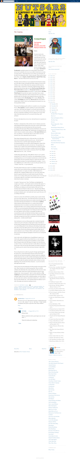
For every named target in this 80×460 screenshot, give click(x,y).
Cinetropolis (51, 377)
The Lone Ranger (54, 135)
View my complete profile (55, 355)
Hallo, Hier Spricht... (53, 405)
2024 (51, 80)
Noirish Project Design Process (57, 127)
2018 (51, 92)
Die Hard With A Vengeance (57, 114)
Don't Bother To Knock (56, 140)
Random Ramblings (53, 427)
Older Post (44, 348)
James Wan (35, 287)
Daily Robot (51, 388)
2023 (51, 82)
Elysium (53, 122)
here (28, 89)
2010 (51, 170)
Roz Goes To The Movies (54, 430)
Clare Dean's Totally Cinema (55, 381)
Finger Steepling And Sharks (55, 400)
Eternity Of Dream (52, 393)
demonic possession (23, 286)
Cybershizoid (51, 386)
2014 (51, 100)
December (53, 104)
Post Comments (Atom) (25, 351)
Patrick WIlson (22, 288)
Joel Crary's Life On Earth (54, 416)
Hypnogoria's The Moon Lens (55, 413)
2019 (51, 90)
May (52, 155)
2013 (51, 102)
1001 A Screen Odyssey (54, 361)
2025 (51, 77)
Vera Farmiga (22, 289)
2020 (51, 88)
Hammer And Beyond (53, 407)
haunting (29, 287)
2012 (51, 166)
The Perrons (38, 288)
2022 (51, 84)
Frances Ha (53, 146)
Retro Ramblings (52, 429)
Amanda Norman (52, 365)
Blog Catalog (51, 449)
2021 (51, 86)
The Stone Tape (54, 120)
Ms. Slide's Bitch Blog (53, 423)
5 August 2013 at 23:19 (30, 298)
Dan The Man (51, 390)
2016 (51, 96)
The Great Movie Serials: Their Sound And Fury (57, 137)
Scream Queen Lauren (53, 436)
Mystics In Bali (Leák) (56, 133)
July (52, 151)
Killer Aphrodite (52, 418)
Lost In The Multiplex (53, 420)
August (53, 112)
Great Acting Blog (52, 402)
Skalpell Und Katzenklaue (54, 437)
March (52, 159)
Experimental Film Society (54, 395)
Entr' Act (50, 391)
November (53, 106)
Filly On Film (51, 397)
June (52, 153)
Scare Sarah (51, 434)
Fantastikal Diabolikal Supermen (58, 142)
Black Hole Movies (53, 370)
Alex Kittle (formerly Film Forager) (56, 363)
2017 (51, 94)
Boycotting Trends (52, 374)
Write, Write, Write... (53, 443)
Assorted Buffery (52, 366)
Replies (21, 308)
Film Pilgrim (51, 398)
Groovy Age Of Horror (53, 404)
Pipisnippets (51, 425)
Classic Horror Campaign (54, 382)
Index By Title (52, 33)
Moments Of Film (52, 421)
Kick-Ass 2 (53, 116)
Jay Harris (51, 414)
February (53, 161)
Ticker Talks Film (52, 441)
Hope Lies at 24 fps (53, 409)
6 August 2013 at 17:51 (34, 311)
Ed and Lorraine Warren (36, 286)
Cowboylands (51, 384)
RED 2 (52, 144)
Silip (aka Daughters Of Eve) (57, 118)
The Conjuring (31, 288)
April (52, 157)
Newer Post (16, 348)
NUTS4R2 (24, 311)
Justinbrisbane (21, 298)
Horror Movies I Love (53, 411)
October (53, 108)
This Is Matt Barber (53, 439)
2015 (51, 98)
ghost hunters (23, 287)
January (53, 163)
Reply (19, 305)
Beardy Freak (51, 368)
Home (30, 348)
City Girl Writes (52, 379)
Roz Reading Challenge (54, 432)
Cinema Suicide (52, 375)
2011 (51, 168)
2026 (51, 75)
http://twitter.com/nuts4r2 (54, 69)
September (53, 110)
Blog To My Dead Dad (53, 372)
